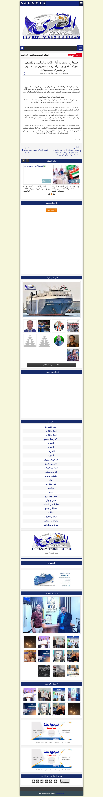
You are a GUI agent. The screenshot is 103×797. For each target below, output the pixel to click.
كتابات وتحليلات (51, 516)
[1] (54, 194)
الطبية (51, 455)
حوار (51, 480)
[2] (51, 194)
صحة (51, 492)
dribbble (25, 3)
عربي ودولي (51, 500)
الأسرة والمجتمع (51, 439)
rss (33, 3)
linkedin (29, 3)
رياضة (51, 488)
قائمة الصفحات (81, 3)
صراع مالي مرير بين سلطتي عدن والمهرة (36, 187)
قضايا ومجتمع (51, 508)
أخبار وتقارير (50, 431)
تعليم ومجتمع (51, 463)
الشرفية (51, 451)
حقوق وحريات (51, 476)
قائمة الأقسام (80, 48)
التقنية (51, 447)
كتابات (51, 512)
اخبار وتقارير (58, 73)
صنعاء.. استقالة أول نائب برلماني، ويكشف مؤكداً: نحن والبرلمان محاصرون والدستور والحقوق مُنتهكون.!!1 (51, 66)
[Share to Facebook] (32, 167)
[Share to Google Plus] (26, 167)
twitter (44, 3)
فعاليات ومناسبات (51, 504)
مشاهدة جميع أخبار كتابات (51, 365)
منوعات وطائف (51, 521)
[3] (49, 194)
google (36, 3)
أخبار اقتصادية (51, 427)
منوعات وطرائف (51, 525)
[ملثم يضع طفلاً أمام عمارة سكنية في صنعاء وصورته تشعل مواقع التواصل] (66, 174)
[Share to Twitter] (29, 167)
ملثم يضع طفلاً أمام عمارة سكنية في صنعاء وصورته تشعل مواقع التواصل (65, 188)
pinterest (21, 3)
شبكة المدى (60, 793)
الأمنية (51, 443)
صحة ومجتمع (51, 496)
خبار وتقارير (51, 484)
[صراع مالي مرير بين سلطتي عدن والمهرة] (37, 174)
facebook (40, 3)
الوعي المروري (51, 459)
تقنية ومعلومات (51, 467)
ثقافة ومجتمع (51, 472)
